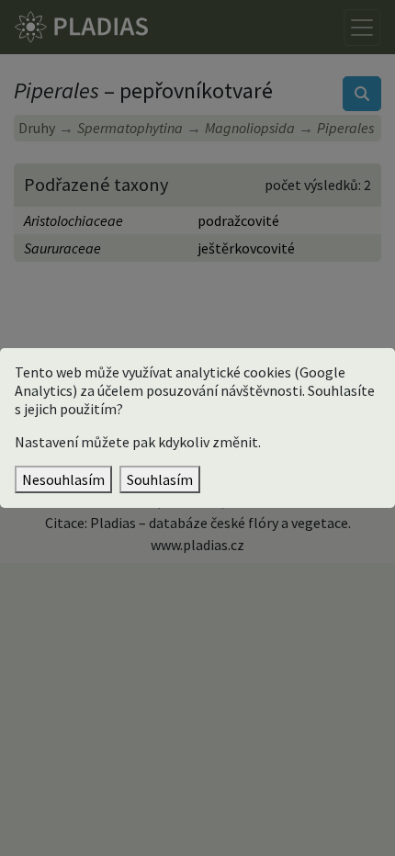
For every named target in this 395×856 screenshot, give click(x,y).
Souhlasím (160, 479)
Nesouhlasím (63, 479)
